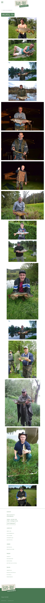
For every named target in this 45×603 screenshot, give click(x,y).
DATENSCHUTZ (11, 600)
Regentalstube (10, 549)
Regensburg (10, 576)
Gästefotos (10, 539)
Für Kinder (9, 535)
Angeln (8, 556)
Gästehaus (9, 547)
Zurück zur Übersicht (7, 10)
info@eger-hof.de (14, 521)
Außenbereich (10, 533)
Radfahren (9, 560)
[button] (22, 28)
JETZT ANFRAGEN (11, 523)
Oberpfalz (9, 570)
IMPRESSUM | (4, 600)
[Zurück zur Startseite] (22, 2)
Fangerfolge (10, 537)
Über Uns (9, 531)
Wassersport (10, 558)
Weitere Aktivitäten (12, 563)
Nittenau (9, 574)
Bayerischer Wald (11, 572)
